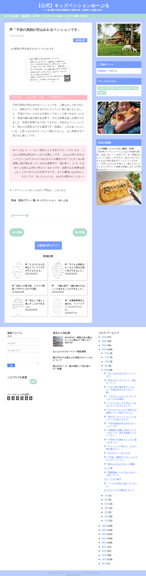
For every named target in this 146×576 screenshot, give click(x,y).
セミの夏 (108, 468)
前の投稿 (80, 232)
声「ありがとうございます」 (118, 453)
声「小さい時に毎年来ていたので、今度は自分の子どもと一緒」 (119, 389)
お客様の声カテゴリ (48, 245)
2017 (104, 547)
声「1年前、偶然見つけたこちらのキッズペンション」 (121, 458)
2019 (104, 538)
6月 (107, 499)
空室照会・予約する (107, 71)
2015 (104, 555)
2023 (104, 349)
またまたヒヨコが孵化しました (119, 490)
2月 (107, 516)
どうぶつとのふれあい (52, 16)
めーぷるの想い (12, 16)
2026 (104, 337)
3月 (107, 512)
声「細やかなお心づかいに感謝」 (120, 464)
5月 (107, 504)
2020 (104, 534)
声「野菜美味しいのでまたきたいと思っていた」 (120, 473)
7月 (107, 495)
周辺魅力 (113, 88)
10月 (107, 361)
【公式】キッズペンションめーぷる (73, 5)
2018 (104, 542)
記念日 (84, 16)
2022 (104, 526)
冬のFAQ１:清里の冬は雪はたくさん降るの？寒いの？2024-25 (78, 340)
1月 (107, 520)
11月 (107, 357)
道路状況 (101, 93)
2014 (104, 559)
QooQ (78, 575)
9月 (107, 366)
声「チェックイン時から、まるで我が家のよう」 (120, 447)
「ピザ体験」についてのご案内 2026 (115, 148)
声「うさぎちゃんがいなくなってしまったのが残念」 (120, 397)
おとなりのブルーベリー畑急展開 (69, 351)
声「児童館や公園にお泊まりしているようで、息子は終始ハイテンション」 (120, 433)
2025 (104, 341)
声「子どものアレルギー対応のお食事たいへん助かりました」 (120, 411)
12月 (107, 353)
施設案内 (26, 16)
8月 (107, 370)
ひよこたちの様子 (112, 479)
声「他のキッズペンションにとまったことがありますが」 (120, 418)
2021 (104, 530)
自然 (120, 88)
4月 (107, 508)
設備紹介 (128, 88)
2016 (104, 551)
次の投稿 (17, 232)
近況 (136, 88)
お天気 (36, 16)
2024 (104, 345)
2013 (104, 563)
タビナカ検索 (72, 16)
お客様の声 (80, 40)
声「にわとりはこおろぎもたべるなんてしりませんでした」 (120, 404)
